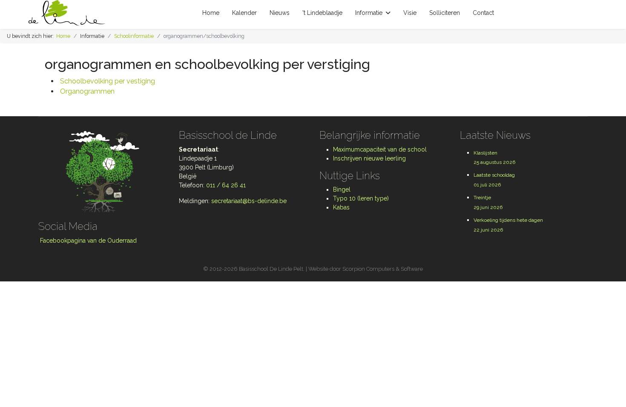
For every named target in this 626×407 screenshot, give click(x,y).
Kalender (244, 12)
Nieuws (280, 12)
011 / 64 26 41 (226, 185)
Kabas (341, 207)
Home (210, 12)
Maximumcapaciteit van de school (380, 149)
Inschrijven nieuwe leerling (369, 158)
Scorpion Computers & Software (382, 269)
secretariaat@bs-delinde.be (249, 201)
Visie (409, 12)
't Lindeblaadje (322, 12)
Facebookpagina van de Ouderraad (87, 240)
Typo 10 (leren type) (361, 198)
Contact (483, 12)
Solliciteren (444, 12)
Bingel (341, 189)
